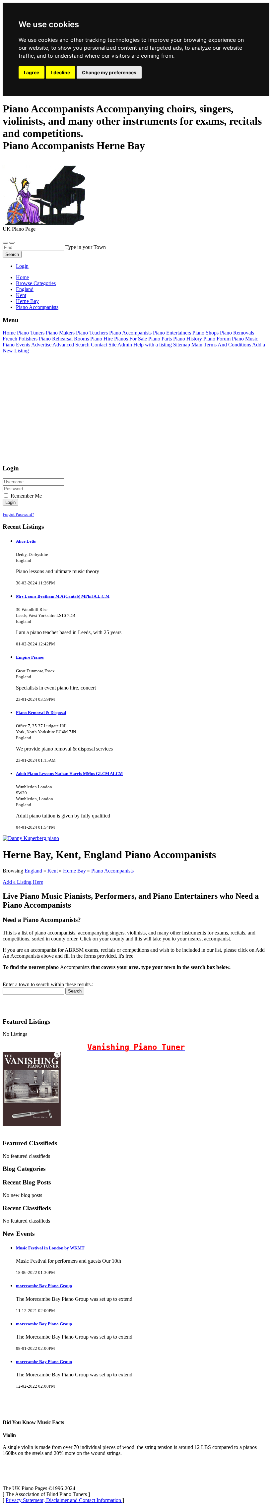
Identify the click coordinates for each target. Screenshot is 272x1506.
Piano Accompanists (130, 332)
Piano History (187, 338)
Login (22, 266)
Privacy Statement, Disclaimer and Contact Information (64, 1500)
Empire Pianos (30, 657)
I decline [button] (60, 72)
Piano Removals (237, 332)
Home (22, 277)
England (33, 870)
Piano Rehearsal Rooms (64, 338)
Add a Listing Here (23, 882)
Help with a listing (152, 344)
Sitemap (181, 344)
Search (12, 254)
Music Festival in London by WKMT (50, 1247)
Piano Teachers (92, 332)
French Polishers (20, 338)
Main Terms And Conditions (221, 344)
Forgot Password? (18, 514)
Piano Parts (160, 338)
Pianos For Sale (130, 338)
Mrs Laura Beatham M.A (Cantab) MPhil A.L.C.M (62, 596)
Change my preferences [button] (109, 72)
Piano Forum (217, 338)
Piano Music (245, 338)
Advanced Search (71, 344)
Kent (52, 870)
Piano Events (16, 344)
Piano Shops (205, 332)
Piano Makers (60, 332)
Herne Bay (74, 870)
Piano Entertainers (172, 332)
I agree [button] (31, 72)
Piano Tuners (30, 332)
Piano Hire (101, 338)
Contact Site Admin (111, 344)
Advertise (41, 344)
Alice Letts (26, 541)
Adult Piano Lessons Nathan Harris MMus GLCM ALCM (69, 773)
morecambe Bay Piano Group (44, 1285)
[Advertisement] (136, 412)
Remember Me (25, 496)
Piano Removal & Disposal (41, 712)
